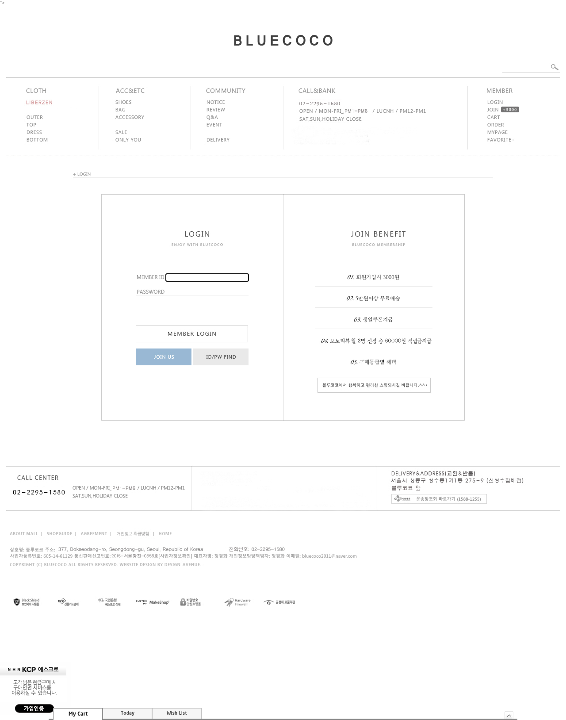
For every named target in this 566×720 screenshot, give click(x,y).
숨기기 (509, 715)
